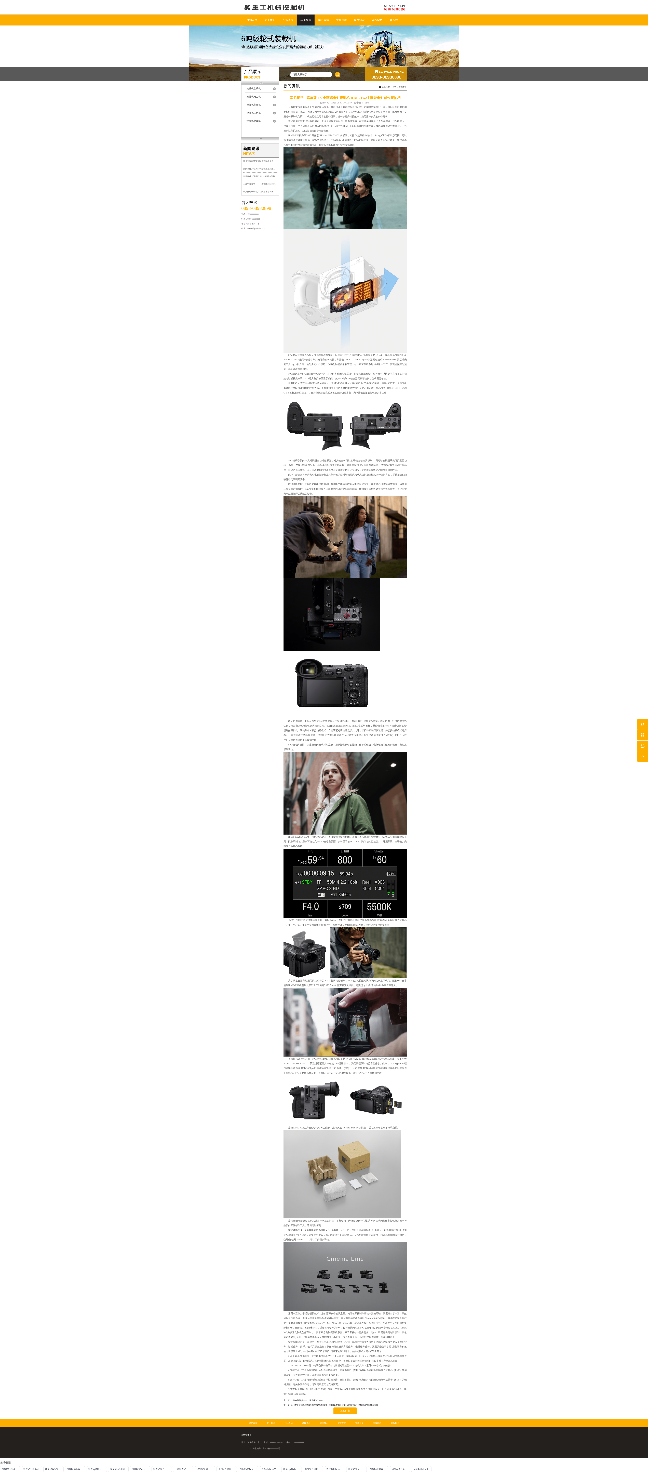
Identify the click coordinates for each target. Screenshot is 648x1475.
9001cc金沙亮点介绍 (401, 1469)
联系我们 (395, 20)
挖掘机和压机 (254, 104)
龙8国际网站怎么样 (271, 1469)
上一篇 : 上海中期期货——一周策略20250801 (303, 1400)
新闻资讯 (305, 20)
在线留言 (377, 20)
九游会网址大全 (420, 1469)
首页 (394, 87)
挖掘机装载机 (254, 88)
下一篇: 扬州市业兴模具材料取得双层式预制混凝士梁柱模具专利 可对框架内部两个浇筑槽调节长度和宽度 (331, 1405)
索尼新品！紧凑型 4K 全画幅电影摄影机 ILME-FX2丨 (260, 176)
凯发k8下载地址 (31, 1469)
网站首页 (252, 20)
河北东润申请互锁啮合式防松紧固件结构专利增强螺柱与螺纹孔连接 (260, 161)
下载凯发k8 (180, 1469)
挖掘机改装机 (254, 121)
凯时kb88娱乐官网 (249, 1469)
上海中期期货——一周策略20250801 (259, 184)
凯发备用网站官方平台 (336, 1469)
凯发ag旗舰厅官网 (97, 1469)
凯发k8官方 (159, 1469)
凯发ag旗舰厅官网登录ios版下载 (292, 1469)
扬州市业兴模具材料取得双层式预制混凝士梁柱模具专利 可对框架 (260, 169)
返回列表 (345, 1411)
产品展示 (287, 20)
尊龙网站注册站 (117, 1469)
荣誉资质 (341, 20)
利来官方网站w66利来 (314, 1469)
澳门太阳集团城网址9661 (227, 1469)
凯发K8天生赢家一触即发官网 (11, 1469)
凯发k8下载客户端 (379, 1469)
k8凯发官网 (202, 1469)
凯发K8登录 (354, 1469)
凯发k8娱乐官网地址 (54, 1469)
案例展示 (323, 20)
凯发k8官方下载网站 (141, 1469)
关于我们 (269, 20)
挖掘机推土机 (254, 96)
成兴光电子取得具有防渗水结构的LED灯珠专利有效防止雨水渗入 (260, 191)
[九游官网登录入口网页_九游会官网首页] (280, 7)
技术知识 (359, 20)
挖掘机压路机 (254, 113)
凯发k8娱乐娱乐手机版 (76, 1469)
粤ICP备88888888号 (271, 1448)
